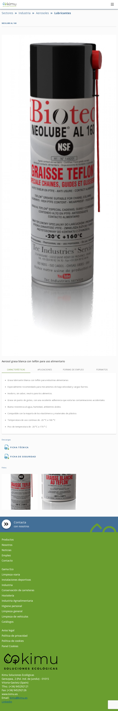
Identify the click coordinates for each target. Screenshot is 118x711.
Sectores (7, 13)
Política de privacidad (14, 635)
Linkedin (7, 701)
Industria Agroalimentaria (17, 600)
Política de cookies (13, 641)
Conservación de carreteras (18, 590)
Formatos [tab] (102, 369)
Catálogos (8, 621)
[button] (112, 4)
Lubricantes (62, 13)
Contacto (7, 560)
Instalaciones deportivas (16, 579)
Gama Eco (8, 569)
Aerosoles (42, 13)
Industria (25, 13)
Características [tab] (16, 369)
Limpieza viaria (11, 574)
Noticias (6, 550)
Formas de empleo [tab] (73, 369)
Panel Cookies (10, 646)
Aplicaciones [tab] (45, 369)
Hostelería (8, 595)
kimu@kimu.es (18, 697)
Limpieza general (12, 611)
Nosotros (7, 545)
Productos (8, 539)
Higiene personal (12, 606)
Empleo (6, 555)
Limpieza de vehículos (15, 616)
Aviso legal (8, 630)
